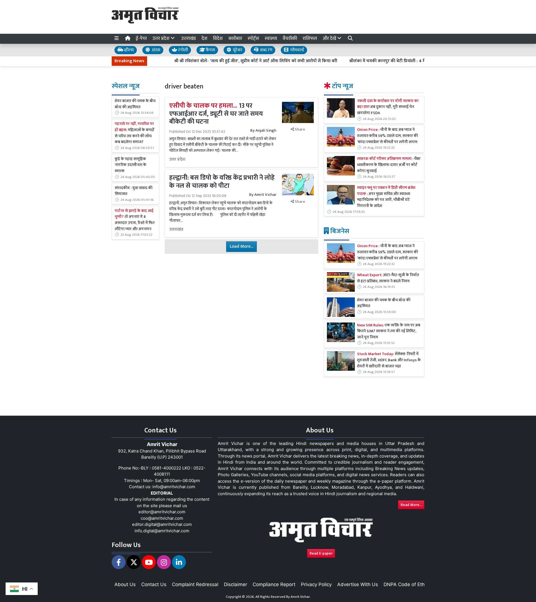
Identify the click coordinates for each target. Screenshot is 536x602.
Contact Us (153, 584)
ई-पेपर (141, 38)
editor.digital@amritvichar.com (162, 524)
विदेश (218, 38)
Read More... (411, 505)
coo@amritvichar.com (162, 518)
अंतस (155, 50)
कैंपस (210, 50)
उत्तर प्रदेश (177, 159)
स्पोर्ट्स (253, 38)
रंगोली (182, 50)
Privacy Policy (316, 584)
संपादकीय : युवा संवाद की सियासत (133, 191)
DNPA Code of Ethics (407, 584)
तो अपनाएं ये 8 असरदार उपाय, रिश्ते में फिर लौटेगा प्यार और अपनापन (135, 220)
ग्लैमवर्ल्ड (296, 50)
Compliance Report (274, 584)
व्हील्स (128, 50)
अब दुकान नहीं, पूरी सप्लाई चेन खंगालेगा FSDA (387, 107)
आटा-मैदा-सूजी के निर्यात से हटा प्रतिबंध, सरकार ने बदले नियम (388, 279)
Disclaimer (235, 584)
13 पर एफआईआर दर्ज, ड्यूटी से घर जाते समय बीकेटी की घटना (216, 113)
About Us (125, 584)
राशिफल (310, 38)
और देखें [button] (330, 38)
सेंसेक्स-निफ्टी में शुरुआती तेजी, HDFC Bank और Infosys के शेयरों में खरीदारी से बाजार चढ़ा (389, 360)
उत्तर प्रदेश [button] (161, 38)
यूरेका (237, 50)
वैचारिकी (290, 38)
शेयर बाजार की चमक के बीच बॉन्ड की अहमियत (135, 104)
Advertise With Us (357, 584)
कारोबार (235, 38)
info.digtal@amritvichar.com (162, 530)
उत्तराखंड (188, 38)
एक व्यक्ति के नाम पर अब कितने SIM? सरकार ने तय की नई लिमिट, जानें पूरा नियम (388, 331)
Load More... (241, 246)
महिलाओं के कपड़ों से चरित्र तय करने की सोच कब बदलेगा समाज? (134, 133)
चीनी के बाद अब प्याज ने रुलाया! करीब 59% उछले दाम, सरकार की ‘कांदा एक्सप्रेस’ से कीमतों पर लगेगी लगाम (387, 136)
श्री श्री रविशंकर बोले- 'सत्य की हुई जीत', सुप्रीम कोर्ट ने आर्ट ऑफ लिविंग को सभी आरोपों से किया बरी (240, 61)
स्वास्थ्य (271, 38)
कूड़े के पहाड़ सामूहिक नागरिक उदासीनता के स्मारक (130, 165)
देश (204, 38)
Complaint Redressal (195, 584)
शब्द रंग (265, 50)
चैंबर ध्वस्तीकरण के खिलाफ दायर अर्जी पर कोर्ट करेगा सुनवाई (388, 165)
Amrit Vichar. (300, 597)
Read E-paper (321, 553)
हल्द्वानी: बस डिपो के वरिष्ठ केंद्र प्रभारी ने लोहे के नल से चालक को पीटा (222, 181)
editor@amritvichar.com (161, 511)
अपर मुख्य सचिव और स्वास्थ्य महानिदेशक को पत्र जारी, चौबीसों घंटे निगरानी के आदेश (386, 197)
